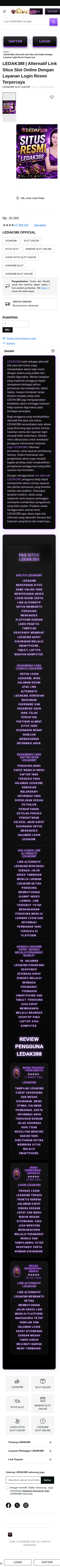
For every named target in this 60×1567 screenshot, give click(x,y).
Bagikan (10, 343)
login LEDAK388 (17, 447)
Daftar (52, 11)
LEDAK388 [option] (11, 240)
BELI (7, 330)
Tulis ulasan (40, 225)
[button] (18, 142)
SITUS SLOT (17, 1407)
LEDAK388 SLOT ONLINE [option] (19, 273)
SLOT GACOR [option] (31, 240)
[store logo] (24, 11)
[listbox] (30, 257)
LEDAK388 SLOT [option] (14, 265)
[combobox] (30, 21)
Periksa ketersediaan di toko (21, 338)
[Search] (54, 22)
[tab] (30, 351)
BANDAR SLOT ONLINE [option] (39, 249)
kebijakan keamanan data (35, 1490)
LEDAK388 (14, 361)
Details (9, 351)
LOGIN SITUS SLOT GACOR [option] (20, 257)
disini (44, 288)
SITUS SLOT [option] (12, 249)
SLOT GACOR (42, 1387)
